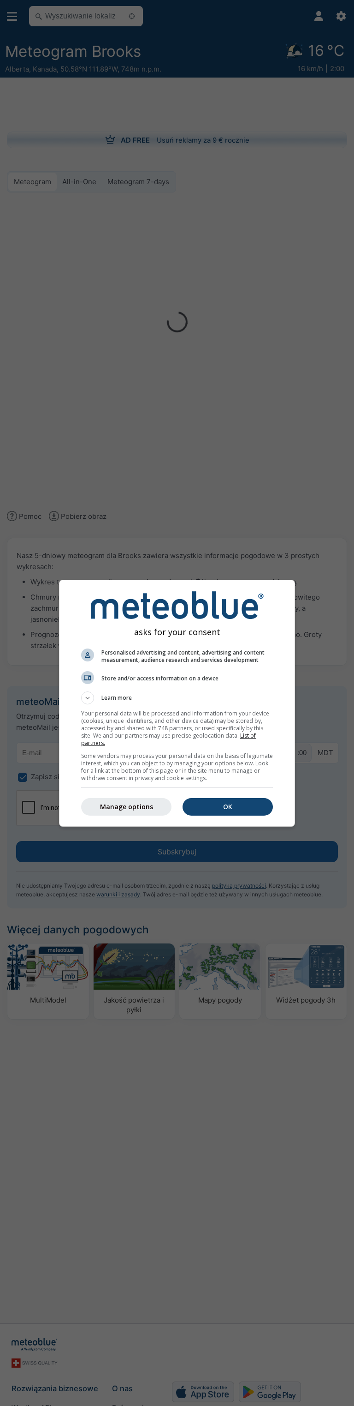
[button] (177, 697)
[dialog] (177, 703)
